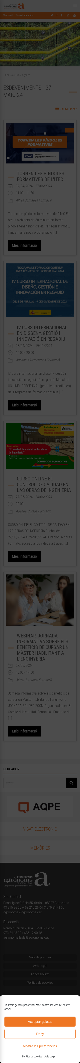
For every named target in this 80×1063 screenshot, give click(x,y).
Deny (40, 1034)
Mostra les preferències (40, 1046)
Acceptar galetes (40, 1021)
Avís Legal (50, 1056)
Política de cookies (32, 1056)
